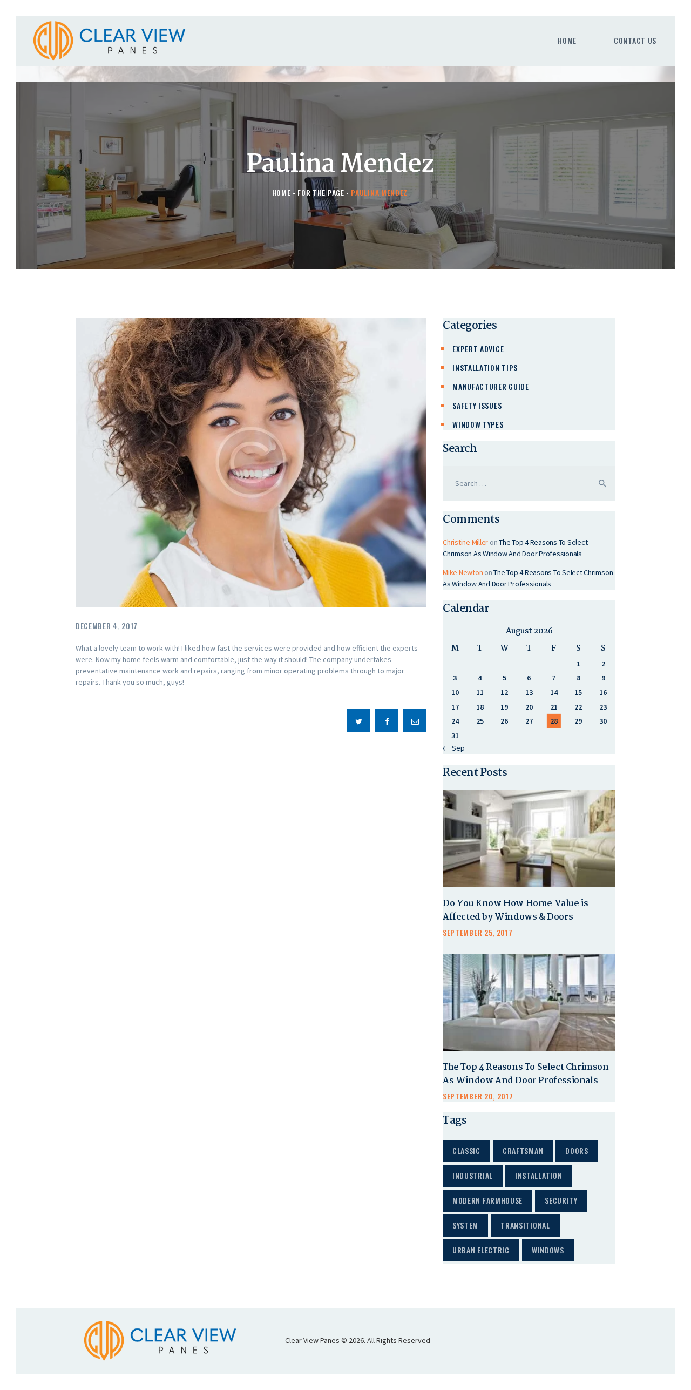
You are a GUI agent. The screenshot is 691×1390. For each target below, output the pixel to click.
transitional (525, 1225)
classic (466, 1150)
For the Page (320, 192)
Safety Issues (477, 405)
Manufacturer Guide (490, 386)
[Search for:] (529, 483)
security (561, 1200)
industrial (472, 1175)
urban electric (481, 1250)
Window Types (477, 424)
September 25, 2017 (478, 932)
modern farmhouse (487, 1200)
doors (576, 1150)
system (465, 1225)
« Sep (456, 748)
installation (538, 1175)
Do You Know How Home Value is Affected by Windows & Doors (515, 911)
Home (281, 192)
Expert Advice (478, 348)
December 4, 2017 (107, 625)
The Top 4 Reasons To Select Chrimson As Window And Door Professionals (526, 1074)
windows (548, 1250)
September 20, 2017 (478, 1096)
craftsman (523, 1150)
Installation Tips (485, 367)
